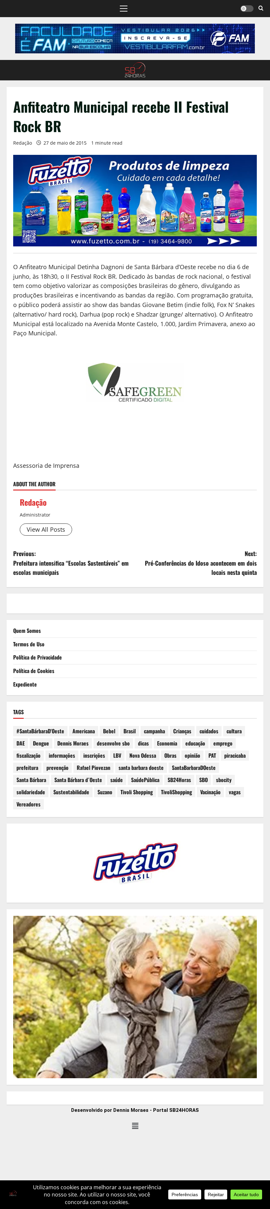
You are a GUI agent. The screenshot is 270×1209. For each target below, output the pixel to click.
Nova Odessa (142, 755)
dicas (143, 743)
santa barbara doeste (141, 768)
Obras (170, 755)
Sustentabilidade (71, 792)
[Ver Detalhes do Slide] (135, 38)
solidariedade (30, 792)
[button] (124, 8)
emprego (222, 743)
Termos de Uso (28, 644)
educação (195, 743)
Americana (83, 731)
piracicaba (235, 755)
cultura (234, 731)
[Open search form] (260, 8)
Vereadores (28, 804)
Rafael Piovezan (93, 768)
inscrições (94, 755)
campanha (154, 731)
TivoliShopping (176, 792)
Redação (22, 143)
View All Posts (46, 529)
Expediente (25, 684)
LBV (117, 755)
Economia (167, 743)
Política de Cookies (33, 671)
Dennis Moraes (73, 743)
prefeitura (27, 768)
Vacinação (210, 792)
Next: (201, 563)
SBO (203, 780)
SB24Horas (179, 780)
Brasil (129, 731)
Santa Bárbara (31, 780)
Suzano (104, 792)
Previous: (71, 563)
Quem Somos (27, 630)
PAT (212, 755)
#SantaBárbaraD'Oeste (40, 731)
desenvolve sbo (113, 743)
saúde (116, 780)
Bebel (109, 731)
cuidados (209, 731)
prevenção (57, 768)
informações (62, 755)
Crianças (182, 731)
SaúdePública (145, 780)
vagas (235, 792)
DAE (20, 743)
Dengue (41, 743)
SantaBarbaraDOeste (194, 768)
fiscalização (28, 755)
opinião (192, 755)
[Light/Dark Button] (247, 8)
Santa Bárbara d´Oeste (78, 780)
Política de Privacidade (37, 657)
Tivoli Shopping (137, 792)
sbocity (223, 780)
